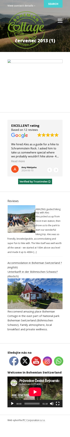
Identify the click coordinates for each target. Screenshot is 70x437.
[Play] (12, 403)
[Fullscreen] (58, 403)
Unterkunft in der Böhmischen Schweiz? (32, 272)
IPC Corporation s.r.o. (33, 420)
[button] (56, 170)
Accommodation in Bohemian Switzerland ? (34, 263)
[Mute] (52, 403)
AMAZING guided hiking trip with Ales (47, 211)
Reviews (13, 201)
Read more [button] (39, 161)
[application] (35, 392)
